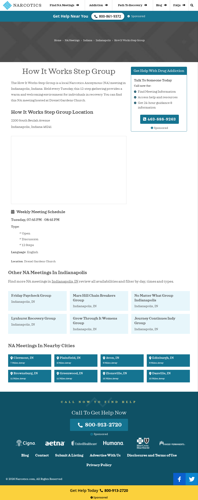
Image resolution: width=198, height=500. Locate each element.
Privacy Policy (99, 465)
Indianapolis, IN (65, 281)
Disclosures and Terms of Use (152, 455)
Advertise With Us (105, 455)
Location (17, 261)
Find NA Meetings (62, 5)
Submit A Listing (69, 455)
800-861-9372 (110, 16)
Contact (42, 455)
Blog (159, 5)
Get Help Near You (70, 16)
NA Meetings (72, 40)
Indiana (87, 40)
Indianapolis (103, 40)
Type (15, 227)
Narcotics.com (25, 479)
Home (57, 40)
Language (18, 252)
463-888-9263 (161, 119)
